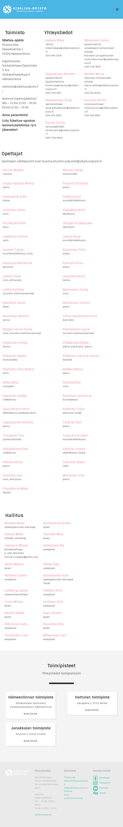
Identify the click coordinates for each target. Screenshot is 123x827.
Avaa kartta (31, 713)
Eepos (102, 793)
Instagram (104, 782)
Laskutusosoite (43, 814)
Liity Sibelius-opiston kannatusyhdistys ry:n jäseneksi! (19, 125)
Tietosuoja (69, 777)
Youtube (103, 788)
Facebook (104, 777)
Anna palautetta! (15, 115)
